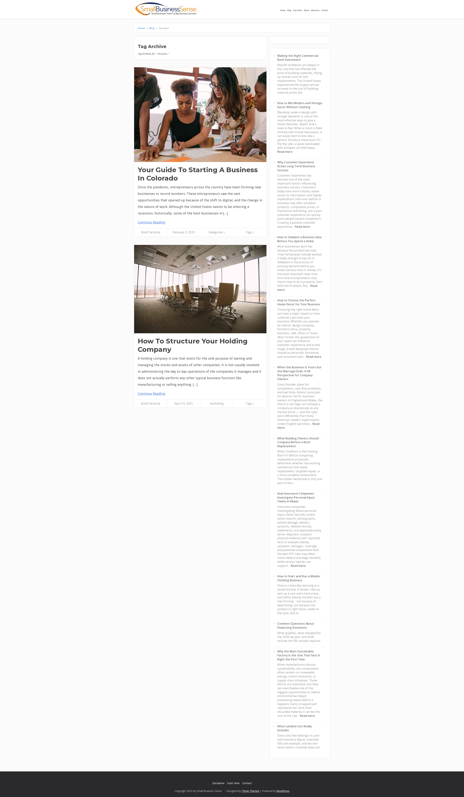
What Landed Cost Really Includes (294, 728)
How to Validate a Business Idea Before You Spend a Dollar (299, 239)
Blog (289, 10)
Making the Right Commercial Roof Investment (297, 58)
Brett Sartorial (150, 232)
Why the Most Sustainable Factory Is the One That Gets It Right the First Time (298, 655)
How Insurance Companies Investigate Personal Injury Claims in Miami (296, 497)
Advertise (315, 10)
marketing (217, 403)
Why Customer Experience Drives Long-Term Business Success (296, 166)
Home (282, 10)
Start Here (297, 10)
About (306, 10)
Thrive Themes (250, 791)
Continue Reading (151, 222)
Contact (324, 10)
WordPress (283, 791)
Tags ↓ (250, 232)
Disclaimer (218, 783)
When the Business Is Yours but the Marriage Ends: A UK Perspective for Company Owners (299, 373)
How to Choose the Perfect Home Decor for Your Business (298, 302)
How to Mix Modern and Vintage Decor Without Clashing (299, 105)
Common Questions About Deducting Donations (295, 626)
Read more (285, 152)
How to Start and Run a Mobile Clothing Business (298, 578)
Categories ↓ (216, 232)
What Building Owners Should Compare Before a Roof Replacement (298, 442)
